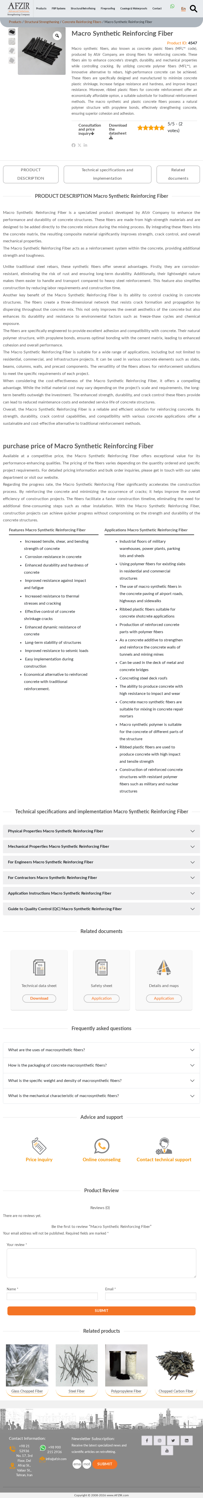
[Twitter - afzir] (173, 1440)
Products (41, 8)
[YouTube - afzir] (167, 1450)
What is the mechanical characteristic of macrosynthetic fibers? (63, 1096)
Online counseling (102, 1160)
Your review (17, 1245)
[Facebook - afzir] (146, 1440)
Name (12, 1289)
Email (110, 1289)
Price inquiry (39, 1160)
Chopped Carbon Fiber (176, 1391)
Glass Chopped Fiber (27, 1391)
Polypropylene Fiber (126, 1391)
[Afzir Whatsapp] (172, 6)
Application (102, 998)
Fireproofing (108, 8)
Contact (157, 8)
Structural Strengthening (42, 22)
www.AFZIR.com (118, 1495)
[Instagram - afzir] (159, 1440)
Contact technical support (164, 1160)
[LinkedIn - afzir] (186, 1440)
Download (39, 998)
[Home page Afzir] (18, 8)
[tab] (100, 1208)
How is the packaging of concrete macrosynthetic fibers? (57, 1065)
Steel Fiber (77, 1391)
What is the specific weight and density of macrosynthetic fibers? (65, 1081)
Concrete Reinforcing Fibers (82, 22)
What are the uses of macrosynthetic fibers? (46, 1050)
